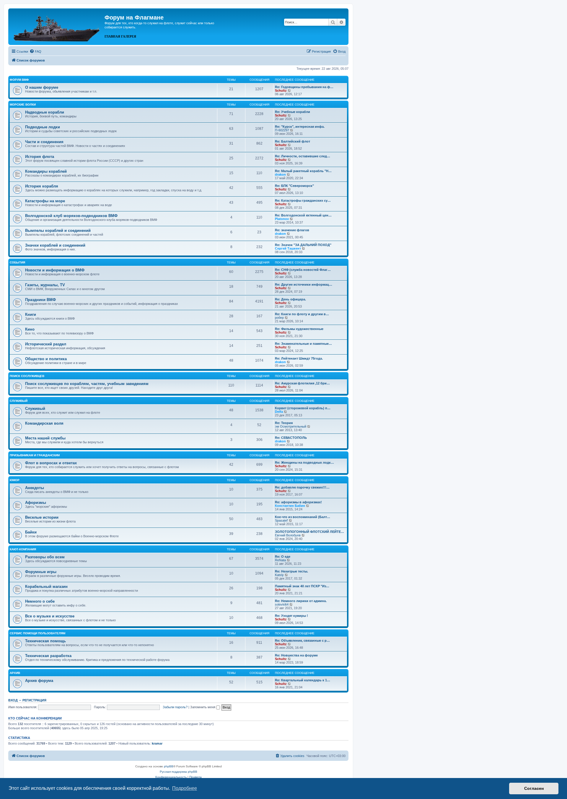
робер (279, 317)
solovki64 (282, 604)
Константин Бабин (290, 505)
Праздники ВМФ (40, 299)
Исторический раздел (45, 344)
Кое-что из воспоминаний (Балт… (302, 517)
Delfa (279, 411)
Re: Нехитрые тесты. (291, 571)
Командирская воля (44, 423)
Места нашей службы (45, 438)
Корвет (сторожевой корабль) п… (302, 408)
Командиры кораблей (46, 171)
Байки (31, 532)
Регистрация (34, 700)
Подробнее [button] (184, 788)
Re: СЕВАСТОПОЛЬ (291, 437)
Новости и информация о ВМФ (54, 270)
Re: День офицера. (290, 299)
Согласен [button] (534, 788)
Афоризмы (35, 502)
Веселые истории (41, 517)
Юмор (14, 480)
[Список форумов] (57, 26)
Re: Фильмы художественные (299, 329)
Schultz (281, 90)
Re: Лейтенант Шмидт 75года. (299, 358)
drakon (280, 174)
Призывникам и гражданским (35, 455)
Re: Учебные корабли (292, 112)
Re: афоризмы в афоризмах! (298, 502)
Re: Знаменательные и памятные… (303, 343)
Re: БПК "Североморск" (294, 185)
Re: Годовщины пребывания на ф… (304, 87)
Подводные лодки (42, 127)
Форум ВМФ (19, 79)
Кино (30, 329)
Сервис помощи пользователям (37, 633)
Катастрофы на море (45, 201)
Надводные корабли (44, 112)
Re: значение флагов (292, 230)
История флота (39, 156)
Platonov (282, 219)
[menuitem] (35, 51)
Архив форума (39, 680)
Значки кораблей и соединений (55, 245)
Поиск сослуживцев (27, 376)
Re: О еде (282, 556)
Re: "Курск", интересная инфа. (300, 126)
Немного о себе (40, 601)
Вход (13, 700)
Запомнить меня (203, 707)
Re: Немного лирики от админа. (301, 601)
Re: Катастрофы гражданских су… (303, 200)
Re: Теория (284, 423)
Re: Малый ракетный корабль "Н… (303, 171)
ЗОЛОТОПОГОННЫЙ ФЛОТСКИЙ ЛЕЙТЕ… (309, 531)
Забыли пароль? (175, 707)
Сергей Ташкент (288, 248)
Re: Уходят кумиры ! (291, 615)
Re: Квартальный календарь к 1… (302, 680)
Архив (15, 673)
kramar (157, 743)
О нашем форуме (41, 87)
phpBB (168, 766)
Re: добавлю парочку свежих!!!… (302, 487)
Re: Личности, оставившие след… (302, 156)
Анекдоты (34, 488)
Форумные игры (40, 572)
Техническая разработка (48, 656)
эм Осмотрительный (290, 426)
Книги (30, 314)
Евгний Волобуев (288, 535)
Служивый (18, 400)
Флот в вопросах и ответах (51, 463)
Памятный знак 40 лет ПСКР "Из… (302, 586)
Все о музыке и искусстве (49, 616)
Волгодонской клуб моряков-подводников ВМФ (71, 216)
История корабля (41, 186)
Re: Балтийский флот (292, 141)
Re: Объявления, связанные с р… (302, 640)
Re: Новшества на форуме (296, 655)
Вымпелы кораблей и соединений (58, 230)
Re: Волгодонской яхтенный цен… (303, 215)
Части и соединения (44, 142)
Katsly (279, 575)
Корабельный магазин (46, 586)
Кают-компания (23, 549)
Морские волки (23, 104)
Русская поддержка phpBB (178, 771)
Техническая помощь (45, 641)
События (17, 262)
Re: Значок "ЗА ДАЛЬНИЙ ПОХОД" (303, 245)
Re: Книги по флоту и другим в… (302, 314)
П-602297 (282, 130)
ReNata (280, 560)
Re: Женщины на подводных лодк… (304, 462)
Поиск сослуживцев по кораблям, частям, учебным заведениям (87, 383)
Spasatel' (281, 520)
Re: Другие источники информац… (303, 284)
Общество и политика (46, 359)
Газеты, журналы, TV (45, 285)
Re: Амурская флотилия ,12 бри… (302, 383)
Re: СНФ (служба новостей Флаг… (303, 269)
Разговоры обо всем (45, 557)
